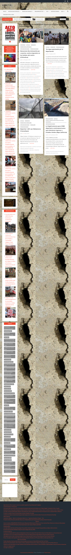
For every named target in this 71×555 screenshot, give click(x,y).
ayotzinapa (8, 331)
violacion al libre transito (35, 89)
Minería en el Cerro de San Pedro (43, 523)
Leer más (33, 69)
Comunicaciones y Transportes (10, 506)
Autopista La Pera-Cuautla (53, 508)
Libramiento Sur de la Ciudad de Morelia (30, 511)
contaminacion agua (8, 352)
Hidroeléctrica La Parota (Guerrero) (54, 532)
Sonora (35, 542)
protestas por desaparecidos (8, 452)
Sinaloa (31, 542)
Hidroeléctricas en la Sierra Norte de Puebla (13, 536)
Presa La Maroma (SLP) (28, 536)
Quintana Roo (14, 541)
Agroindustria (7, 505)
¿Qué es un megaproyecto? (9, 546)
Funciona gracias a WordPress (26, 552)
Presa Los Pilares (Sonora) (38, 536)
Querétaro (9, 541)
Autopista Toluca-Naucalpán (10, 509)
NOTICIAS (13, 524)
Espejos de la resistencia (30, 514)
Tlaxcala (47, 542)
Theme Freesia (47, 552)
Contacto (6, 514)
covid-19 (7, 359)
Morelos (5, 524)
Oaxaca (31, 524)
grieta (21, 59)
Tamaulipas (32, 124)
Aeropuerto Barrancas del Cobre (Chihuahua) (13, 508)
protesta (7, 449)
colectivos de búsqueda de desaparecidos (9, 340)
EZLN (62, 11)
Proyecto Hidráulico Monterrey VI (28, 537)
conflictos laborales (8, 344)
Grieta (7, 5)
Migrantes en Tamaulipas (25, 122)
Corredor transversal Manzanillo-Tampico (12, 511)
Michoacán (22, 523)
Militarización (32, 523)
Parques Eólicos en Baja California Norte (48, 528)
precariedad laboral (8, 446)
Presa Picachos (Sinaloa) (49, 536)
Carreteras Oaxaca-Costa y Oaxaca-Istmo (36, 509)
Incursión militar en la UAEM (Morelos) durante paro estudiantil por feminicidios (10, 218)
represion (7, 457)
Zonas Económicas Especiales (59, 544)
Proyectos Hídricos (8, 531)
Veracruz (56, 542)
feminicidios (8, 411)
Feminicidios (38, 514)
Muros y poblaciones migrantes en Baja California (55, 121)
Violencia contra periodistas (10, 544)
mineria (7, 436)
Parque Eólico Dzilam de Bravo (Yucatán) (30, 528)
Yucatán (17, 544)
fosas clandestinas (9, 413)
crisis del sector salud (9, 365)
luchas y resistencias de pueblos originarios (9, 426)
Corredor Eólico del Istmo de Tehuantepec (13, 528)
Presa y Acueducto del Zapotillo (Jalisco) (12, 537)
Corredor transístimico (9, 547)
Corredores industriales (13, 514)
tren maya (7, 460)
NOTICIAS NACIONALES (13, 11)
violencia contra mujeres (7, 467)
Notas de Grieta (55, 11)
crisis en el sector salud (9, 369)
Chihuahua (22, 44)
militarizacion (8, 434)
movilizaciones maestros (7, 439)
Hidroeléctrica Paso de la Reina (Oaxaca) (27, 534)
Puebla (5, 541)
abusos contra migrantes (25, 72)
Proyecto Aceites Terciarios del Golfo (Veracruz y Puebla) (16, 519)
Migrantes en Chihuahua (25, 46)
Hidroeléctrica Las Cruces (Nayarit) (11, 534)
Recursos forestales (22, 539)
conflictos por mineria (9, 348)
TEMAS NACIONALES (27, 11)
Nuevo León (26, 524)
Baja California (49, 118)
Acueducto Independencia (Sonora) (22, 532)
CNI (47, 11)
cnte (6, 337)
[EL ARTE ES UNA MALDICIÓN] (10, 77)
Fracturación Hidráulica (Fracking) (48, 514)
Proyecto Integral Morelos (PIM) (28, 529)
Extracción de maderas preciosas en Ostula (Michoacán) (30, 541)
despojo (7, 386)
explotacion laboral (8, 396)
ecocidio (7, 388)
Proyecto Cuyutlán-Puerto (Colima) (11, 513)
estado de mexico (9, 393)
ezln (6, 405)
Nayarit (9, 524)
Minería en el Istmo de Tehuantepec (57, 523)
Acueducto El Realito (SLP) (9, 532)
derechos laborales (8, 381)
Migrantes (33, 44)
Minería (37, 521)
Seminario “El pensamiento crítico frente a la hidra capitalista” (17, 542)
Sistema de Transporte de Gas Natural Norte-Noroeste (40, 519)
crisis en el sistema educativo (8, 373)
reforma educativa (9, 455)
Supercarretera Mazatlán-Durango (26, 513)
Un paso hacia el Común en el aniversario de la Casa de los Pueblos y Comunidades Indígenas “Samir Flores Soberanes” (10, 239)
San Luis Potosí (45, 541)
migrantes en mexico (33, 84)
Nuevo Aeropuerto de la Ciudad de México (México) (50, 511)
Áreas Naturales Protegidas (35, 505)
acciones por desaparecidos (8, 327)
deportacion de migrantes (32, 77)
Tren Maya (51, 542)
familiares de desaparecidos (8, 408)
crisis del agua (8, 362)
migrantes (31, 149)
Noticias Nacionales (19, 524)
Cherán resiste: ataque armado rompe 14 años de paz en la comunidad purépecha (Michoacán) (10, 282)
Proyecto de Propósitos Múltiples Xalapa (12, 529)
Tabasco (38, 542)
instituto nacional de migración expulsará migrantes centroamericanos (30, 82)
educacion (7, 391)
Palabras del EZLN (37, 524)
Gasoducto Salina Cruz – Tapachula (25, 518)
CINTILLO (28, 44)
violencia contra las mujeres (8, 463)
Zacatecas (22, 544)
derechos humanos (8, 377)
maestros (7, 429)
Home (5, 523)
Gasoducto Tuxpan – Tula (38, 518)
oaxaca (7, 443)
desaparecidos (9, 384)
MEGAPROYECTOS (39, 11)
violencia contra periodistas (8, 471)
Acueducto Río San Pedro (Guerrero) (38, 532)
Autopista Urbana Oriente (21, 509)
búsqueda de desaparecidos (8, 334)
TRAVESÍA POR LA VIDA (8, 14)
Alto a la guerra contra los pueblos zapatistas (19, 505)
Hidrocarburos (7, 516)
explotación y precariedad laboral (8, 401)
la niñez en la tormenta (9, 417)
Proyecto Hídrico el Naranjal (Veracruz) (44, 537)
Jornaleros (8, 523)
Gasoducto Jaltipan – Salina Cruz (11, 518)
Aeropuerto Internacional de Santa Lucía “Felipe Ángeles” (35, 508)
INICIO (4, 11)
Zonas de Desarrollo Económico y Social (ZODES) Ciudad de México (38, 544)
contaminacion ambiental (7, 356)
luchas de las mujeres (9, 421)
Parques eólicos (7, 526)
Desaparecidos (21, 514)
